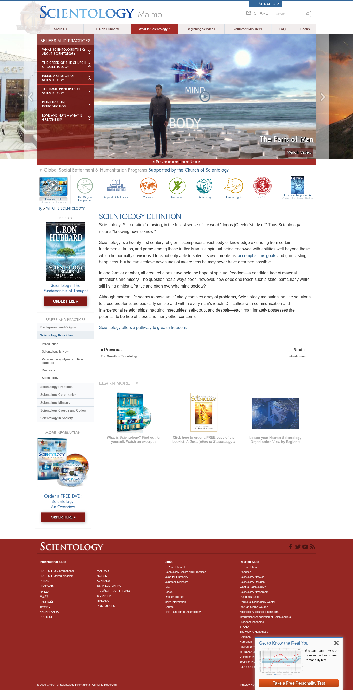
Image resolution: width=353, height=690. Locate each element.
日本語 (44, 596)
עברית (44, 591)
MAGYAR (103, 570)
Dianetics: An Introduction (54, 104)
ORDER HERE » (65, 301)
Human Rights (234, 197)
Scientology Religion (252, 581)
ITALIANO (103, 600)
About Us (60, 29)
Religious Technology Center (257, 601)
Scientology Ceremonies (58, 395)
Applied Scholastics (116, 197)
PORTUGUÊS (106, 605)
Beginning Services (201, 29)
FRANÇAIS (47, 585)
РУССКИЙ (46, 601)
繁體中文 (45, 606)
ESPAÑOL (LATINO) (110, 585)
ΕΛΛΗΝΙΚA (104, 595)
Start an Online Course (254, 606)
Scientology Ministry (55, 403)
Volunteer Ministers (248, 29)
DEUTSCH (46, 616)
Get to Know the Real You (283, 643)
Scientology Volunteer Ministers (259, 611)
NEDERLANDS (49, 611)
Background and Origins (58, 327)
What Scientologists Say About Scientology (63, 51)
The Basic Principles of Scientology (61, 91)
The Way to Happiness (85, 198)
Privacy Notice (249, 684)
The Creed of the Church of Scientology (64, 64)
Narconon (177, 197)
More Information (175, 601)
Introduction (50, 344)
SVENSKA (103, 580)
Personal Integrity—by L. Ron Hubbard (62, 361)
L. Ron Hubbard (107, 29)
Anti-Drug (205, 197)
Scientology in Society (56, 418)
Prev (159, 162)
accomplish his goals (257, 255)
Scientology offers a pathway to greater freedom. (143, 327)
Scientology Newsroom (254, 591)
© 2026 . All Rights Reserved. (77, 684)
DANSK (44, 580)
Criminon (148, 197)
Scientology (50, 378)
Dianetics (48, 370)
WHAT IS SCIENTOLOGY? (65, 208)
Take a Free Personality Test (299, 683)
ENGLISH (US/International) (57, 570)
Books (305, 29)
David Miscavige (250, 596)
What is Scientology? (154, 29)
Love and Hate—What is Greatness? (62, 117)
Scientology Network (252, 576)
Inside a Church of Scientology (58, 78)
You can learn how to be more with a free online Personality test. (322, 655)
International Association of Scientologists (265, 616)
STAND (244, 626)
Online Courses (174, 596)
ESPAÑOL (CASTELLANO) (114, 590)
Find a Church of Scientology (183, 611)
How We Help (53, 199)
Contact (169, 606)
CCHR (262, 197)
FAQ (282, 29)
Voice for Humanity (176, 576)
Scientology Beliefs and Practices (185, 571)
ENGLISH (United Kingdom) (57, 575)
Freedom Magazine (297, 196)
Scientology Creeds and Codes (63, 410)
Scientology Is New (55, 351)
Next (193, 162)
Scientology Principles (56, 335)
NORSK (102, 575)
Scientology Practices (56, 387)
